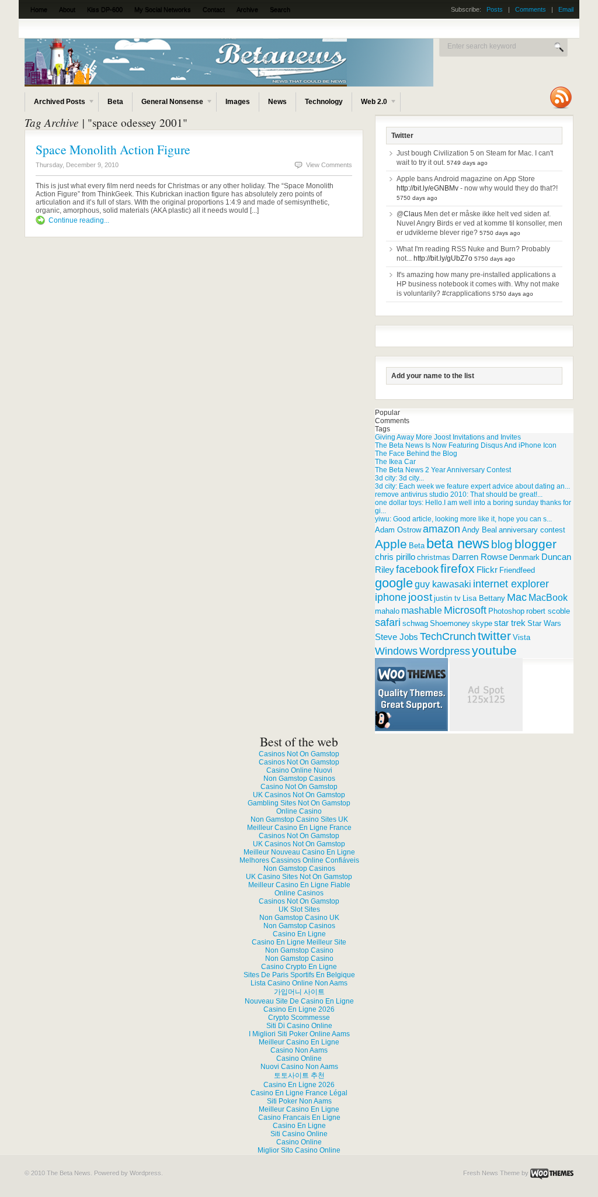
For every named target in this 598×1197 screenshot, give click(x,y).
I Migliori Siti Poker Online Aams (299, 1034)
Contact (214, 9)
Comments (530, 9)
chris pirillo (395, 557)
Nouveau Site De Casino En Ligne (299, 1001)
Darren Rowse (479, 557)
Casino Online (299, 1058)
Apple (391, 544)
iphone (390, 597)
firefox (457, 568)
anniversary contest (532, 529)
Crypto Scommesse (299, 1017)
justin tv (447, 598)
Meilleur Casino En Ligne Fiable (299, 885)
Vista (521, 637)
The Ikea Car (395, 462)
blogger (535, 544)
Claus (413, 214)
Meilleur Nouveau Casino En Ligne (299, 852)
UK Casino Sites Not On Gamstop (299, 877)
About (67, 9)
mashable (421, 610)
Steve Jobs (396, 637)
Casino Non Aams (299, 1050)
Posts (494, 9)
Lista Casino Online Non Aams (299, 983)
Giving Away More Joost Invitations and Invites (448, 437)
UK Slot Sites (299, 909)
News (277, 102)
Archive (247, 9)
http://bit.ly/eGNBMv (427, 188)
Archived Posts (55, 105)
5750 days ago (417, 198)
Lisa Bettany (484, 598)
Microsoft (465, 610)
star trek (510, 623)
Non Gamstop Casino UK (299, 918)
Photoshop (506, 611)
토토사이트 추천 (299, 1075)
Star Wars (544, 623)
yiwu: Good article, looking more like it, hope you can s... (463, 519)
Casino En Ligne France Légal (299, 1093)
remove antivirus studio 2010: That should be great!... (459, 494)
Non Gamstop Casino (299, 950)
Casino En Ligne (299, 934)
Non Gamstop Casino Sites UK (299, 819)
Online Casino (299, 811)
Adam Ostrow (398, 529)
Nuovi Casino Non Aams (299, 1067)
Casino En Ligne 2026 (299, 1009)
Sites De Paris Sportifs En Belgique (299, 975)
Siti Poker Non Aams (299, 1101)
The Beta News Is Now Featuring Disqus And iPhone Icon (466, 445)
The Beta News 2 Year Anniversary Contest (443, 470)
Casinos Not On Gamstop (299, 754)
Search (280, 9)
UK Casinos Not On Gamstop (299, 795)
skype (482, 623)
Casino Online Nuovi (299, 770)
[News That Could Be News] (287, 84)
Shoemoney (450, 623)
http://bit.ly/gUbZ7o (442, 258)
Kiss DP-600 (105, 9)
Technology (324, 102)
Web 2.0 (369, 105)
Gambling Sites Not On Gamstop (299, 803)
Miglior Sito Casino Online (299, 1150)
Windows (396, 651)
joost (420, 597)
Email (565, 9)
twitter (494, 636)
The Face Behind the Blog (416, 453)
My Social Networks (162, 9)
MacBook (548, 597)
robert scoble (548, 611)
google (394, 583)
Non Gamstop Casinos (299, 778)
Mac (517, 597)
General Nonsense (168, 105)
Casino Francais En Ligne (299, 1117)
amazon (441, 529)
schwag (415, 623)
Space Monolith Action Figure (113, 149)
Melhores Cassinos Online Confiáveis (299, 860)
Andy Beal (479, 529)
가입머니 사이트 (299, 992)
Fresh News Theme (491, 1173)
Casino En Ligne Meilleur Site (299, 942)
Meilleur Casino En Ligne (299, 1042)
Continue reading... (78, 220)
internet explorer (511, 584)
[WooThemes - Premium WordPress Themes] (551, 1173)
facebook (417, 569)
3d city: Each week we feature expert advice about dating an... (472, 486)
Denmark (524, 557)
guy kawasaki (443, 584)
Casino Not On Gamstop (299, 787)
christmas (433, 557)
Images (237, 102)
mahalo (387, 611)
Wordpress (444, 651)
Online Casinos (299, 893)
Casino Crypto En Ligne (299, 967)
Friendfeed (517, 570)
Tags (382, 429)
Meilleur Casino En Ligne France (299, 828)
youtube (494, 651)
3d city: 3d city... (399, 478)
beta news (457, 543)
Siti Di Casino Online (299, 1026)
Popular (387, 413)
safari (388, 622)
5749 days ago (467, 163)
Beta (115, 102)
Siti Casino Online (299, 1134)
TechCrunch (448, 636)
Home (38, 9)
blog (502, 544)
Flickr (487, 570)
